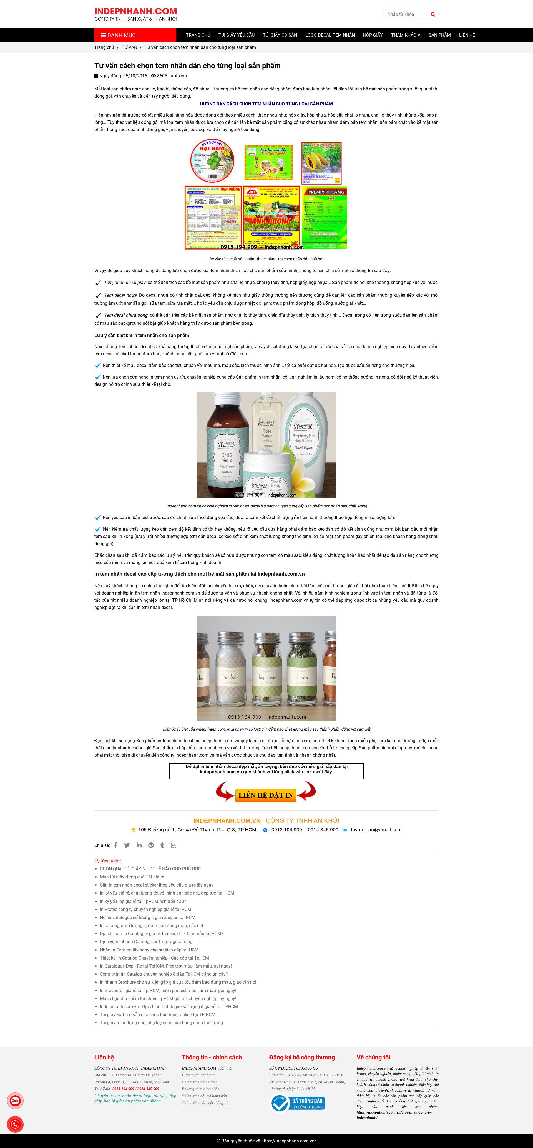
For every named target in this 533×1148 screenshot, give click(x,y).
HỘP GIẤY (373, 35)
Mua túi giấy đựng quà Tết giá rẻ (132, 877)
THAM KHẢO (404, 35)
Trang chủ (104, 47)
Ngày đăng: (110, 76)
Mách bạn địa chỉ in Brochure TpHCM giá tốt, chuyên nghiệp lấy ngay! (168, 998)
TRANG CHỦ (198, 35)
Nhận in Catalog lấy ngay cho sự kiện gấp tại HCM (149, 950)
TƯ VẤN (129, 47)
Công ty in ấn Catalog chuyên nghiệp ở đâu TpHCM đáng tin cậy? (164, 974)
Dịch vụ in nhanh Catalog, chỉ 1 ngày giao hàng (146, 941)
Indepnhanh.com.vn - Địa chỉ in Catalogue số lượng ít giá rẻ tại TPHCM (169, 1006)
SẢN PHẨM (440, 35)
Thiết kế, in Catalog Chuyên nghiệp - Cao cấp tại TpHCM (154, 958)
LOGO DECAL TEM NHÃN (330, 35)
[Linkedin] (139, 845)
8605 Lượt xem (171, 76)
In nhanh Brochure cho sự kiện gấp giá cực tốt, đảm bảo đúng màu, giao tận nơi (178, 982)
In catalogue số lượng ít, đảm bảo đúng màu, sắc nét (151, 925)
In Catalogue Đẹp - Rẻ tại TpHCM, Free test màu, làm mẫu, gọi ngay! (166, 966)
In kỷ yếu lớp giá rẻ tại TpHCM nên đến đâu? (143, 901)
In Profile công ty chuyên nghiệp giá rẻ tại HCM (145, 909)
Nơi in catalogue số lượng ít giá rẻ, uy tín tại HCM (147, 917)
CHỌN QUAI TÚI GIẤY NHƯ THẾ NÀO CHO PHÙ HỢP (150, 869)
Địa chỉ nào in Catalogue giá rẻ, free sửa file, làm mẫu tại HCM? (161, 933)
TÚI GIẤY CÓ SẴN (280, 35)
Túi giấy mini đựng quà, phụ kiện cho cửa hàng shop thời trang (161, 1022)
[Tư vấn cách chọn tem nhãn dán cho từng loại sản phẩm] (135, 14)
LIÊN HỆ (467, 35)
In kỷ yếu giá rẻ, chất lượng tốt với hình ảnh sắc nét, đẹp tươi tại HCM (167, 893)
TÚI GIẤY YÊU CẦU (236, 35)
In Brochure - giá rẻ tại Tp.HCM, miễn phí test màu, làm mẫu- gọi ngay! (168, 990)
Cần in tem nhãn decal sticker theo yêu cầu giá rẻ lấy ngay (156, 885)
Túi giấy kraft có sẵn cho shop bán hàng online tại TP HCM (157, 1014)
